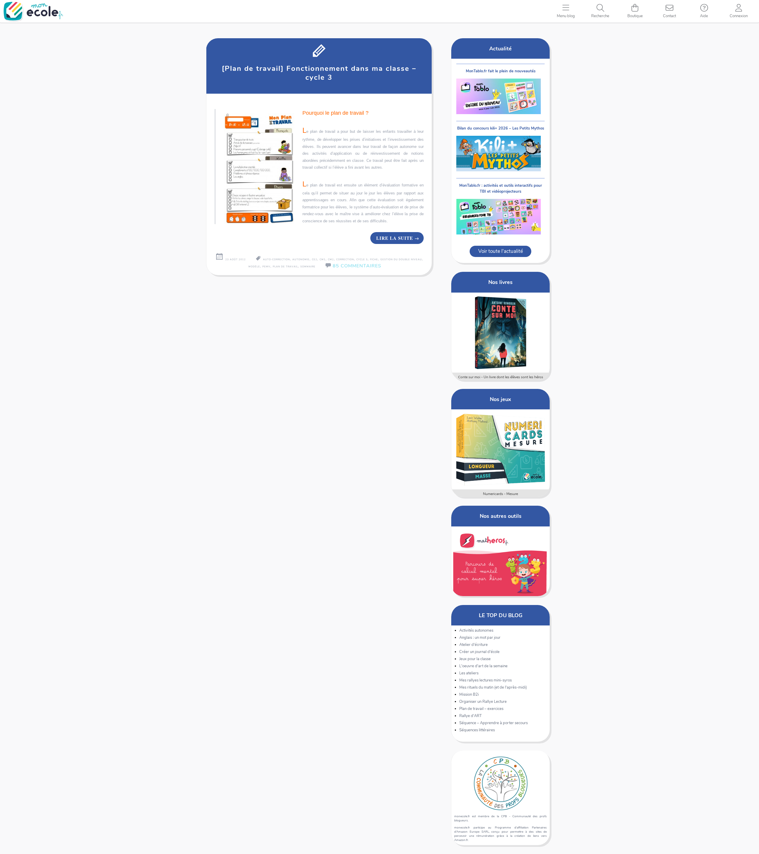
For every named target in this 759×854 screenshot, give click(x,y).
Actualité (500, 48)
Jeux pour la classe (475, 659)
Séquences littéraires (477, 730)
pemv (266, 266)
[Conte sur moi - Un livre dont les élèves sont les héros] (500, 333)
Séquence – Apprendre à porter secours (493, 723)
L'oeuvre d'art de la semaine (483, 666)
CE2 (314, 259)
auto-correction (276, 259)
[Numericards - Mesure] (500, 449)
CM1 (323, 259)
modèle (254, 266)
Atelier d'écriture (473, 644)
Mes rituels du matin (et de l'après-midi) (493, 687)
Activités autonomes (476, 630)
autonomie (301, 259)
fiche (374, 259)
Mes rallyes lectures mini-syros (485, 680)
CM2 (331, 259)
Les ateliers (469, 673)
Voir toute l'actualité (500, 251)
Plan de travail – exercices (481, 708)
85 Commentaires (357, 266)
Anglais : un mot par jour (479, 637)
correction (345, 259)
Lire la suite (397, 238)
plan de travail (285, 266)
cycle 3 (362, 259)
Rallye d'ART (470, 716)
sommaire (307, 266)
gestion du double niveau (401, 259)
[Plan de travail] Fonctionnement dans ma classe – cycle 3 (319, 73)
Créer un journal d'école (479, 652)
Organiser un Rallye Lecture (483, 701)
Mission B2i (469, 694)
